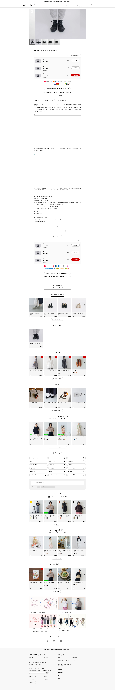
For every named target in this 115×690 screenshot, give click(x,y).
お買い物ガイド (32, 657)
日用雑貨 (33, 468)
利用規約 (45, 676)
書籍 (51, 471)
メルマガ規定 (31, 679)
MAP (71, 664)
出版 (59, 678)
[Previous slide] (30, 305)
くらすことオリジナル (36, 457)
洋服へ (56, 524)
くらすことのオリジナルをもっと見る (57, 447)
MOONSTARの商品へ (56, 319)
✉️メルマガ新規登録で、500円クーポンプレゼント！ (58, 1)
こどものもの (34, 474)
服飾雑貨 (71, 461)
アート (70, 471)
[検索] (77, 5)
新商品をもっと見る (56, 378)
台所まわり (52, 464)
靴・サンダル (60, 226)
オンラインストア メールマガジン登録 (36, 668)
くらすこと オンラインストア (48, 226)
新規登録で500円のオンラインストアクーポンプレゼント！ (40, 670)
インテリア (52, 468)
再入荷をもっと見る (56, 410)
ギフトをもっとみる (56, 558)
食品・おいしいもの (35, 471)
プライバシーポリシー (33, 676)
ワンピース (43, 486)
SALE (39, 486)
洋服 (70, 457)
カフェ (59, 657)
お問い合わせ (32, 682)
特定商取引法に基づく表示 (49, 679)
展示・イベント (61, 672)
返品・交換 (31, 659)
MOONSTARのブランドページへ (58, 231)
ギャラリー (74, 660)
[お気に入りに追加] (32, 11)
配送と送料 (46, 657)
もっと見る (56, 591)
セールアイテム (53, 457)
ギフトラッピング (47, 659)
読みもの (60, 669)
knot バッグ (53, 486)
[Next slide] (84, 305)
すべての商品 (72, 474)
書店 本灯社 (60, 660)
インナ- (48, 486)
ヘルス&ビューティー (73, 468)
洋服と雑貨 (74, 657)
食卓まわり (71, 464)
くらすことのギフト (54, 474)
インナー (33, 461)
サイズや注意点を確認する (74, 55)
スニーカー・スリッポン (69, 226)
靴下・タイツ (53, 461)
